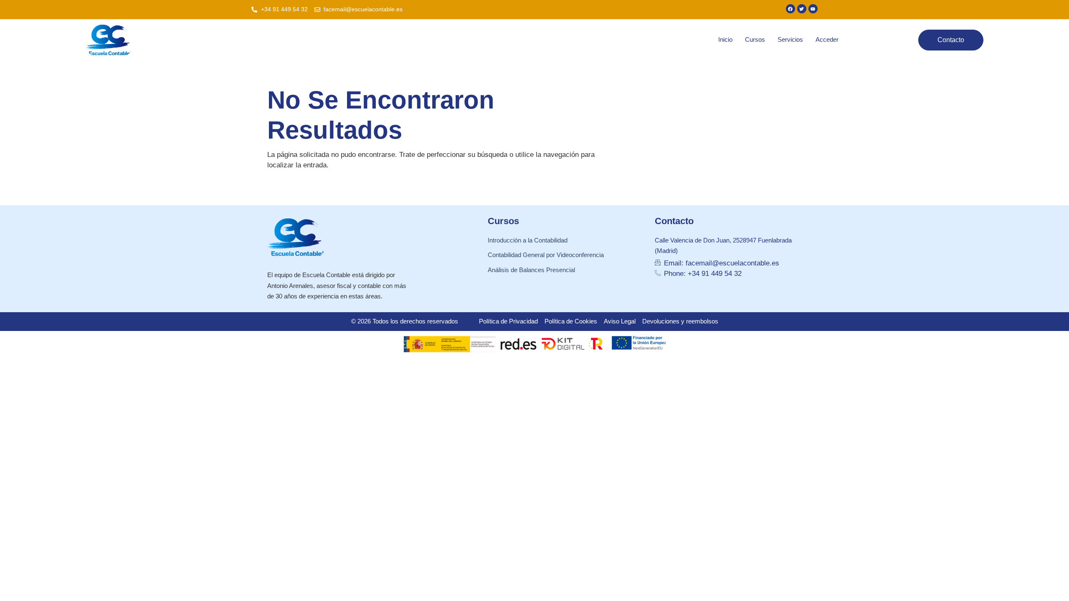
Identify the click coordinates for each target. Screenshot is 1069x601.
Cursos (755, 39)
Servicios (790, 39)
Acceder (827, 39)
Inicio (725, 39)
